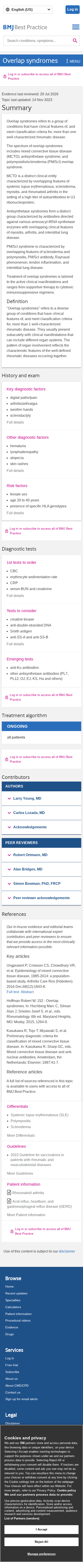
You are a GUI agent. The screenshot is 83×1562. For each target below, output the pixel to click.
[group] (41, 798)
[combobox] (37, 41)
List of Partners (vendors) (21, 1518)
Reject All (41, 1541)
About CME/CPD (17, 1385)
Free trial (11, 1365)
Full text (13, 992)
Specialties (12, 1300)
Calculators (13, 1307)
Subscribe (12, 1372)
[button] (66, 61)
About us (11, 1378)
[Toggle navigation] (76, 27)
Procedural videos (18, 1320)
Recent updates (16, 1293)
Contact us (12, 1392)
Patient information (18, 1314)
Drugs (9, 1334)
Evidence (11, 1327)
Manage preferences (41, 1554)
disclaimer (67, 1251)
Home (9, 1286)
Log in (72, 9)
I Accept (41, 1529)
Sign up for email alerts (21, 1399)
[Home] (25, 27)
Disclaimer (12, 1423)
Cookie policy (66, 1490)
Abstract (27, 992)
